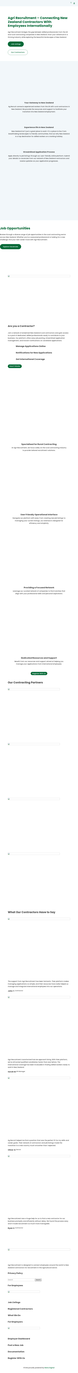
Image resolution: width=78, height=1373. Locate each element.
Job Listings (16, 44)
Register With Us (39, 673)
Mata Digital (49, 1368)
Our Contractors (18, 52)
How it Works (14, 366)
